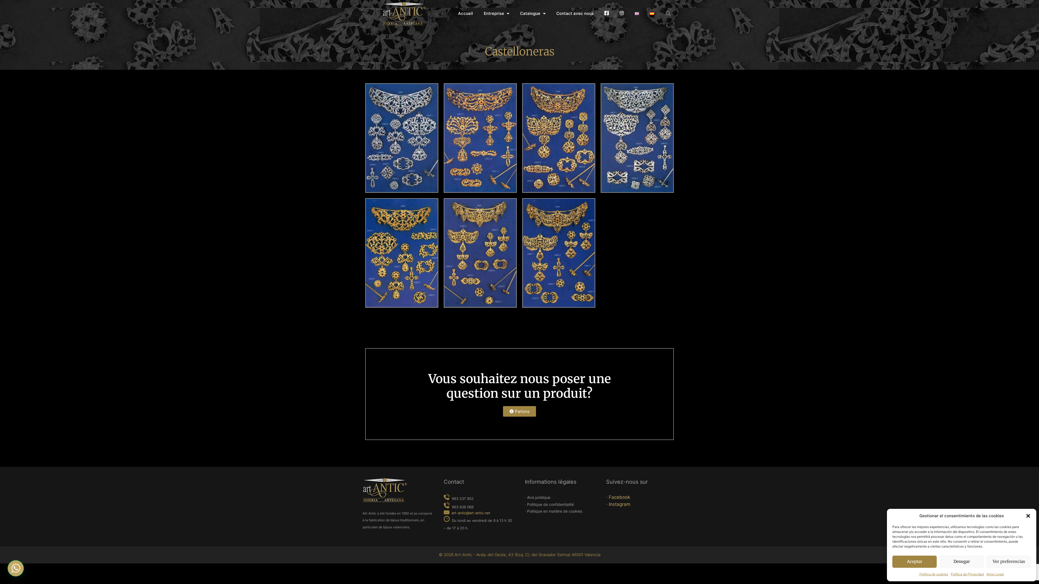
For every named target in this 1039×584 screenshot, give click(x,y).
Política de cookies (933, 574)
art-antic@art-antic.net (471, 513)
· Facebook (618, 497)
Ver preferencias (1009, 561)
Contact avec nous (575, 13)
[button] (1028, 516)
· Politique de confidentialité (549, 504)
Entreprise (494, 13)
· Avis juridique (537, 497)
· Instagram (618, 504)
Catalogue (530, 13)
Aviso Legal (995, 574)
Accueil (465, 13)
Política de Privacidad (967, 574)
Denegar (961, 561)
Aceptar (914, 561)
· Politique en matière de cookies (553, 511)
